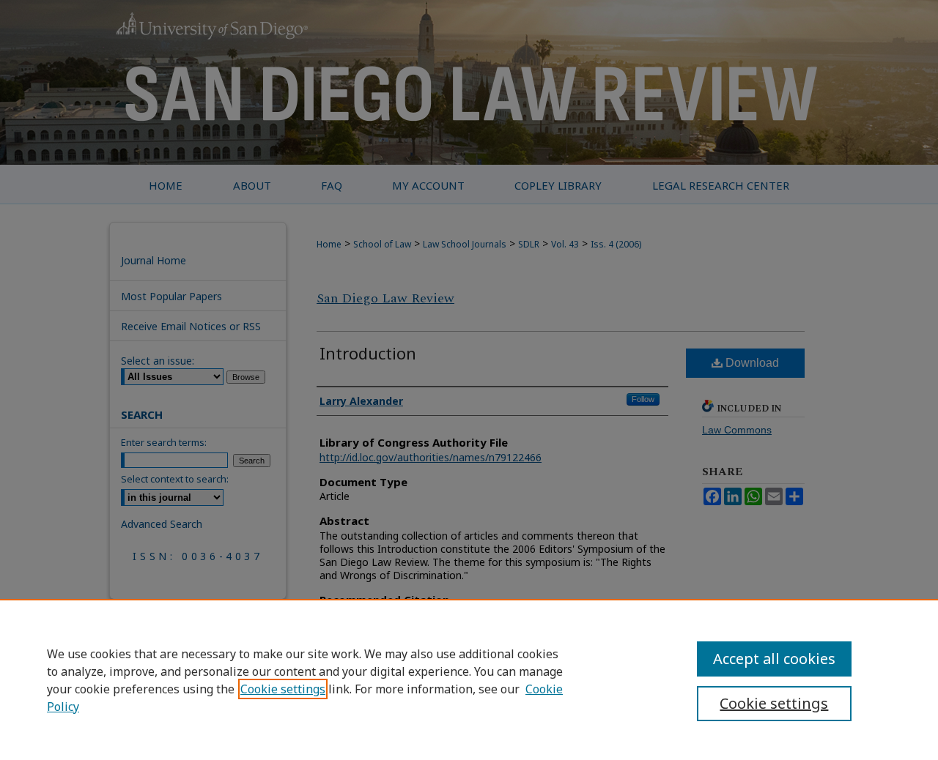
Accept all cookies (774, 658)
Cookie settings (282, 689)
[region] (469, 679)
